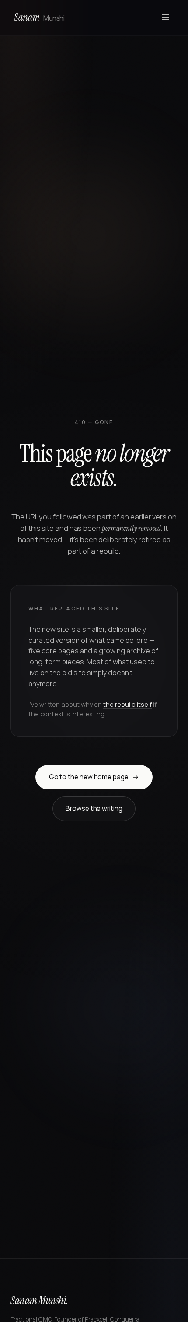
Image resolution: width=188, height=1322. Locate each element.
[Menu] (165, 18)
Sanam (39, 17)
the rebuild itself (127, 704)
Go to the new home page (94, 777)
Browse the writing (94, 808)
